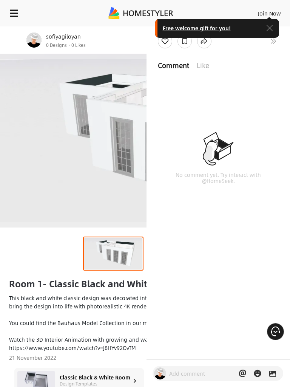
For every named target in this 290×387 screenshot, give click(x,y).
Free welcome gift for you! (197, 28)
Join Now (269, 13)
